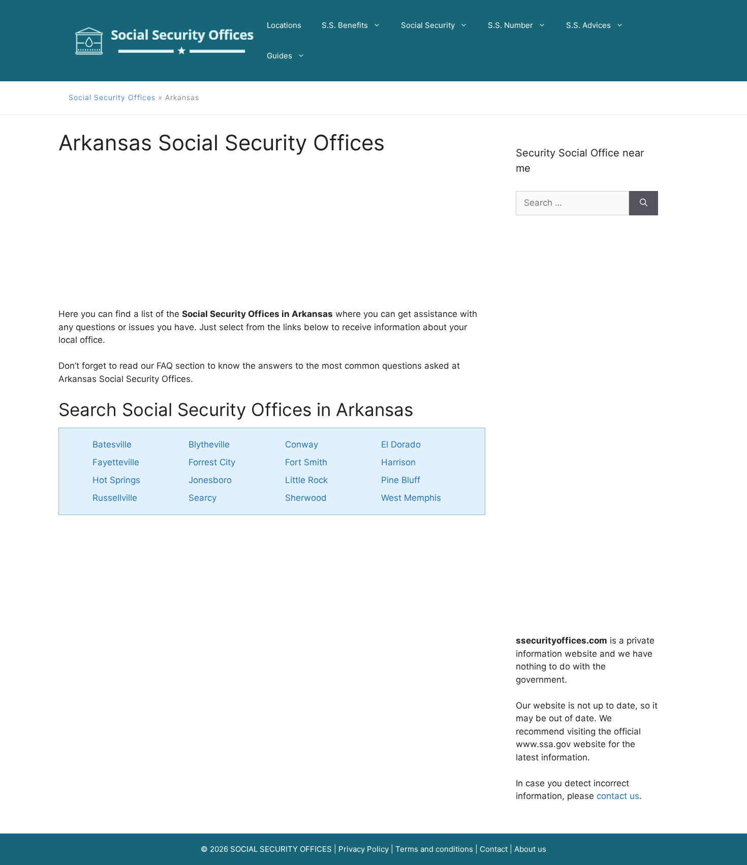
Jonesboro (210, 480)
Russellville (114, 498)
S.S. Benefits (345, 25)
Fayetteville (115, 462)
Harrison (398, 462)
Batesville (112, 444)
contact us (618, 796)
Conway (301, 444)
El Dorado (401, 444)
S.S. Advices (588, 25)
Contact (494, 849)
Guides (279, 55)
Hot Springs (116, 480)
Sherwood (306, 498)
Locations (284, 25)
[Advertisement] (271, 237)
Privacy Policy (363, 849)
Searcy (202, 498)
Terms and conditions (434, 849)
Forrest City (212, 462)
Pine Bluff (400, 480)
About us (530, 849)
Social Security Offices (112, 97)
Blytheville (209, 444)
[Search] (643, 203)
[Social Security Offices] (165, 40)
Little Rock (306, 480)
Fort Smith (306, 462)
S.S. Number (510, 25)
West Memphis (411, 498)
